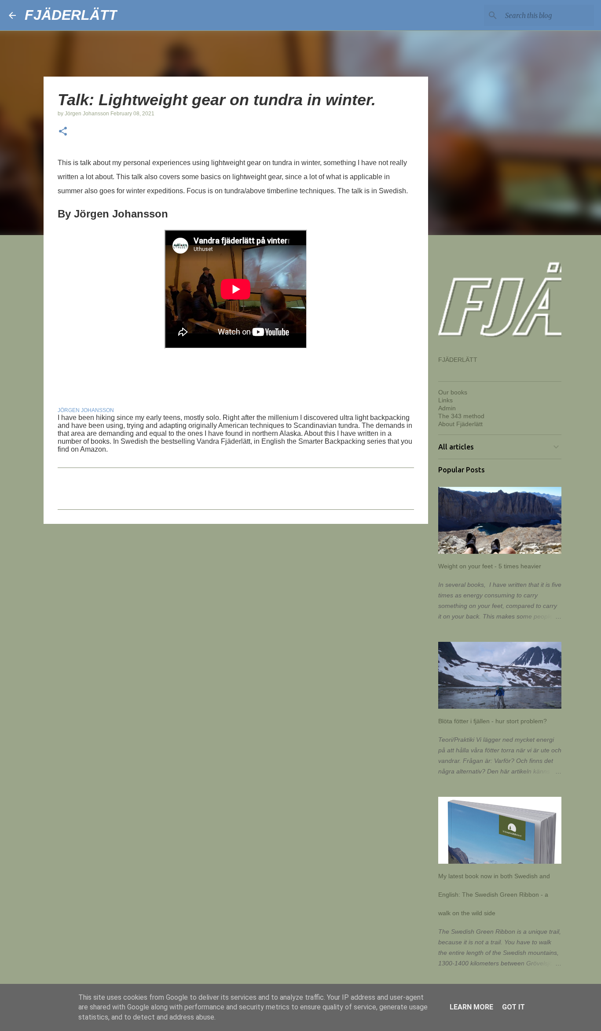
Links (445, 400)
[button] (63, 132)
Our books (452, 392)
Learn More (471, 1007)
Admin (447, 408)
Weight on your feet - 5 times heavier (489, 566)
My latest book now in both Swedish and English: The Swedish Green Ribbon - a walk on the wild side (494, 895)
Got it (513, 1007)
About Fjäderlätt (460, 423)
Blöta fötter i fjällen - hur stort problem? (492, 721)
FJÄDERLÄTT (71, 15)
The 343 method (461, 416)
